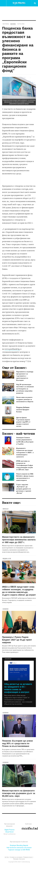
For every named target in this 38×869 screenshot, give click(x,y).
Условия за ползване (16, 857)
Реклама (15, 859)
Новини (5, 609)
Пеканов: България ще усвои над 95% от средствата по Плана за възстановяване (17, 743)
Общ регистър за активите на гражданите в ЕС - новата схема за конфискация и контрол (18, 687)
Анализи (8, 658)
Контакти (22, 859)
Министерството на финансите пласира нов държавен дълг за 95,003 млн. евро (18, 793)
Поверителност (28, 857)
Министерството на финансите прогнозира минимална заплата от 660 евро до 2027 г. (18, 539)
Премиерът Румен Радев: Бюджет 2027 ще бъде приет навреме (17, 639)
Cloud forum (9, 832)
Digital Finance (9, 830)
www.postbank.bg (12, 349)
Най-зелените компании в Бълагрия (19, 847)
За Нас (7, 857)
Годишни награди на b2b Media (19, 850)
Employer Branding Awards (19, 845)
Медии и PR (7, 558)
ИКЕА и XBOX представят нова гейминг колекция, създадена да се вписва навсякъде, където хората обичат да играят (19, 590)
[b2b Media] (19, 3)
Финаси (5, 509)
